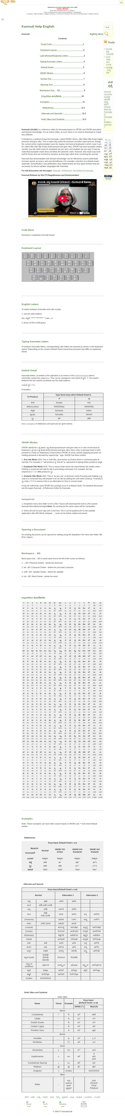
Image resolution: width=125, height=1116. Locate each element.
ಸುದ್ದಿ (38, 1097)
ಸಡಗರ (45, 1097)
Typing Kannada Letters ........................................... (62, 62)
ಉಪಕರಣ (88, 1097)
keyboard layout (82, 376)
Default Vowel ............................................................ (62, 67)
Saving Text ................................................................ (61, 79)
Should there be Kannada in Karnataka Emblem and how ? (108, 117)
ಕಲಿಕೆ (26, 1097)
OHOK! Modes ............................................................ (61, 73)
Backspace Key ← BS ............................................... (61, 90)
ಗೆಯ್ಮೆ (58, 1097)
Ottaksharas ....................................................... (61, 108)
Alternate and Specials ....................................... (61, 113)
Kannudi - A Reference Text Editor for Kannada (73, 171)
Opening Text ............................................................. (61, 85)
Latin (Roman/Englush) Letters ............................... (62, 56)
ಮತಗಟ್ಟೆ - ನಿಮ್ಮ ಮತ (109, 70)
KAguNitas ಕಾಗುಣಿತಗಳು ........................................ (61, 96)
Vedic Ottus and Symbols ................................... (61, 119)
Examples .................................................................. (61, 102)
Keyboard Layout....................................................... (61, 50)
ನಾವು (72, 1097)
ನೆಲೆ (2, 19)
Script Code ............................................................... (62, 44)
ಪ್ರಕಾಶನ (65, 1097)
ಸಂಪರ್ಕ (97, 1097)
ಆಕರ (52, 1097)
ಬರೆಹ (32, 1097)
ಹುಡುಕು (79, 1097)
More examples (28, 424)
